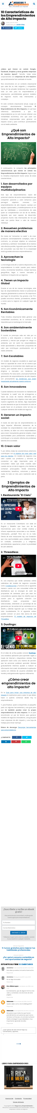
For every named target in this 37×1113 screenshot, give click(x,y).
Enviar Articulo (18, 1102)
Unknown (10, 1001)
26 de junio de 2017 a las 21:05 (22, 977)
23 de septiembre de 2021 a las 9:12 (24, 1010)
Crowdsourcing (11, 586)
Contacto (18, 1098)
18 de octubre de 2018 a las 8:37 (23, 1001)
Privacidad (27, 1098)
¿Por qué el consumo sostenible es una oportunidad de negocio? (18, 958)
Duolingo (32, 653)
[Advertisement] (18, 48)
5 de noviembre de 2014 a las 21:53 (23, 968)
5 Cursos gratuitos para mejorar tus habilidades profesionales (18, 949)
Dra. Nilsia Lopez (12, 986)
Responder (10, 973)
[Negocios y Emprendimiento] (18, 7)
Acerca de (9, 1098)
